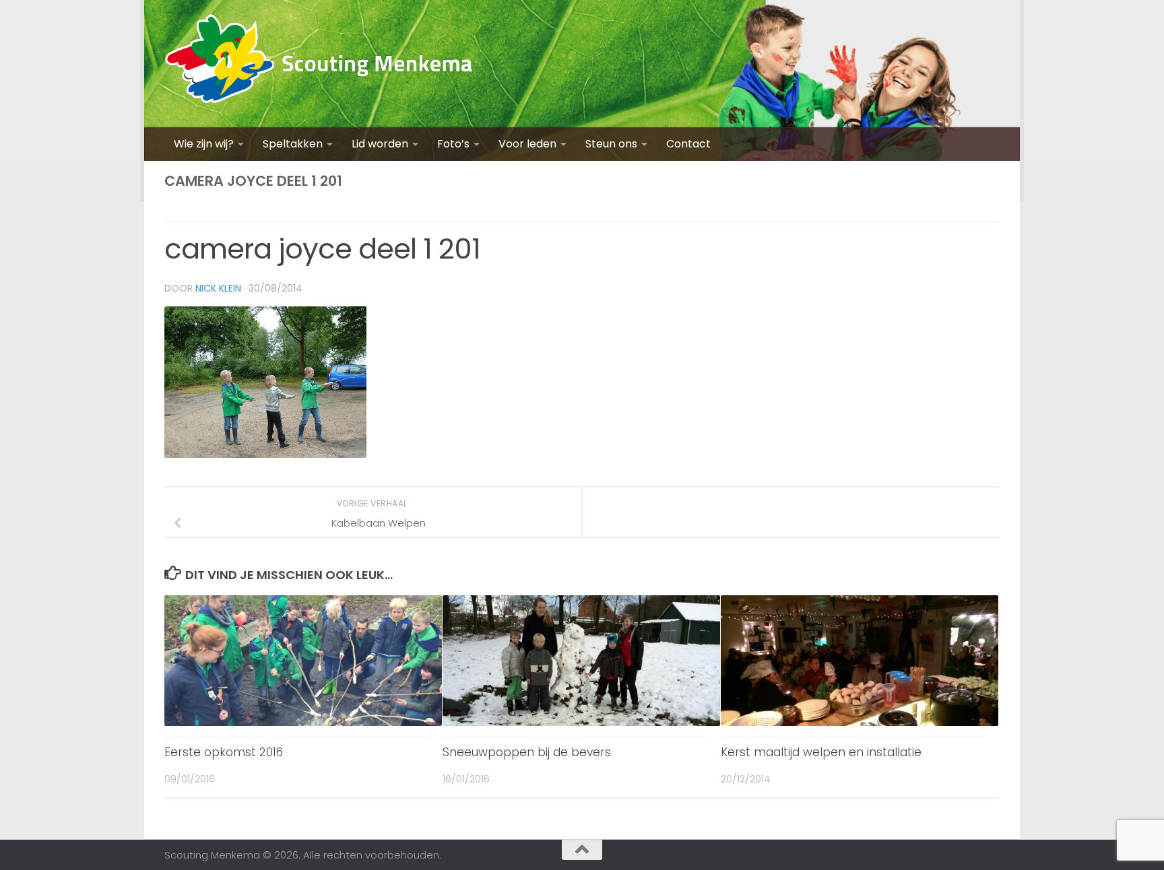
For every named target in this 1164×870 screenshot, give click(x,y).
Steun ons (611, 144)
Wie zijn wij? (204, 144)
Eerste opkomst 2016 (223, 752)
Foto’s (453, 144)
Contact (688, 144)
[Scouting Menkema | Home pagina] (319, 63)
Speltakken (293, 144)
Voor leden (527, 144)
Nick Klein (218, 288)
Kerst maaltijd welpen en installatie (821, 752)
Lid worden (380, 144)
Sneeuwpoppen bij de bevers (527, 752)
